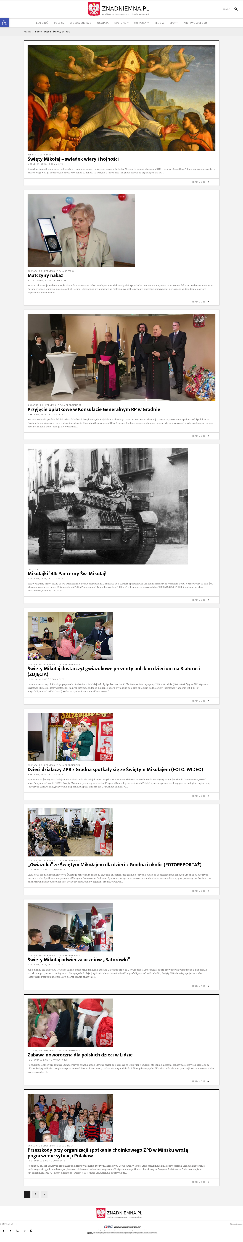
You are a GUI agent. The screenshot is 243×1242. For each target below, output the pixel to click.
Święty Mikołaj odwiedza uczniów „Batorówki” (79, 960)
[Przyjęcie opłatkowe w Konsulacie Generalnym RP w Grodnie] (121, 357)
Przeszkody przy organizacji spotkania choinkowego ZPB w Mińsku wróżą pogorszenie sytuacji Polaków (108, 1153)
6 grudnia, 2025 (37, 164)
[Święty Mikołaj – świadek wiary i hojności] (121, 98)
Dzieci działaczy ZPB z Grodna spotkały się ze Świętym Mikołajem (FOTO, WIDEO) (115, 769)
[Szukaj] (234, 9)
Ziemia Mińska (64, 1146)
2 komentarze (60, 280)
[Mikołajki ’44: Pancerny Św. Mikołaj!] (121, 506)
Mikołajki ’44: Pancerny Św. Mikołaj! (67, 573)
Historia (33, 569)
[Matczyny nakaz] (121, 230)
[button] (4, 22)
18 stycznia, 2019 (38, 1060)
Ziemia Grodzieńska (69, 405)
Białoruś (33, 405)
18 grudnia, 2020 (37, 679)
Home (27, 31)
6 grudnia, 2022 (37, 579)
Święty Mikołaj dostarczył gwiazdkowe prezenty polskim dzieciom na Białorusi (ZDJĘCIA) (114, 671)
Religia (32, 155)
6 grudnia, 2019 (37, 965)
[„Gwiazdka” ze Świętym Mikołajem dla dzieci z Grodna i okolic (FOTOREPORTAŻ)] (121, 832)
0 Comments (56, 164)
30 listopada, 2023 (39, 280)
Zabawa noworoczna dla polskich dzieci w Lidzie (80, 1055)
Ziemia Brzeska (65, 271)
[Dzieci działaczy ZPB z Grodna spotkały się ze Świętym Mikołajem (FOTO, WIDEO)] (121, 737)
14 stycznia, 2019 (38, 1161)
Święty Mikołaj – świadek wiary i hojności (73, 159)
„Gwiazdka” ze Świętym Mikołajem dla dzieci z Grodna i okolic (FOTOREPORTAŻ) (115, 865)
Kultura (33, 1050)
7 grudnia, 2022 (37, 414)
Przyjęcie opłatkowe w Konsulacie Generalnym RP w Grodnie (94, 409)
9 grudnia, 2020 (37, 774)
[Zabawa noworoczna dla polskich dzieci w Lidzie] (121, 1023)
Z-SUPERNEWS (45, 155)
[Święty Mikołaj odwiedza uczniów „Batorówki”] (121, 927)
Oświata (33, 271)
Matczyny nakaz (45, 275)
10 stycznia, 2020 (38, 870)
